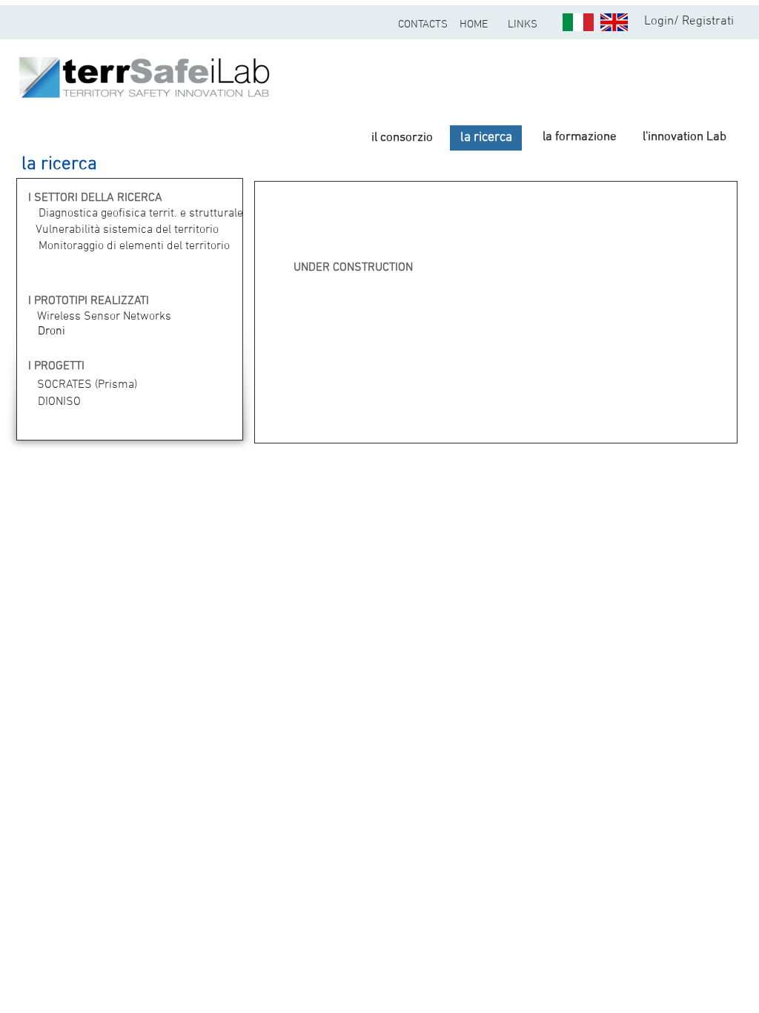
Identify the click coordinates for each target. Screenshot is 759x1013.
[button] (67, 165)
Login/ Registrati (689, 21)
